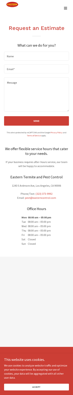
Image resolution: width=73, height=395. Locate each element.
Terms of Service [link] (34, 135)
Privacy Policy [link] (56, 132)
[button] (65, 8)
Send (36, 120)
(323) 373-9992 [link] (43, 193)
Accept (36, 387)
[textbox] (36, 56)
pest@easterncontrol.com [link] (40, 197)
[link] (12, 8)
